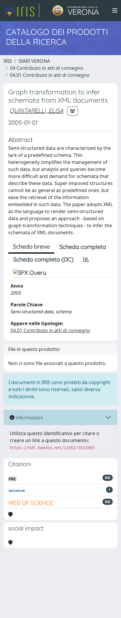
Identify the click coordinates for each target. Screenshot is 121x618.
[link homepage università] (76, 11)
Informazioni (28, 417)
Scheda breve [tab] (31, 246)
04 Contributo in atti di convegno (46, 68)
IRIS (8, 61)
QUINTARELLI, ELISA (36, 110)
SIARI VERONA (34, 61)
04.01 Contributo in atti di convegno (50, 75)
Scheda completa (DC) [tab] (43, 259)
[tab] (86, 259)
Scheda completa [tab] (82, 246)
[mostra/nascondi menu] (114, 10)
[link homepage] (21, 11)
